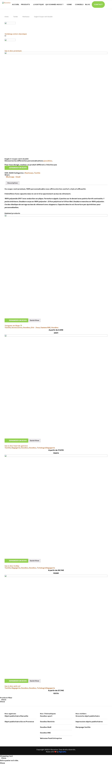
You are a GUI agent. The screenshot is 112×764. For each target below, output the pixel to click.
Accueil (15, 4)
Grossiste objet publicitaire (88, 716)
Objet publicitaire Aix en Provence (19, 722)
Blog (87, 4)
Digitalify (62, 752)
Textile (15, 16)
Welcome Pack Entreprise (51, 738)
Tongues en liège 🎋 (13, 326)
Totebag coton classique (16, 34)
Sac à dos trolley (12, 566)
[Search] (109, 4)
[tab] (12, 183)
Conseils (79, 4)
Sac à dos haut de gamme (16, 446)
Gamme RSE (46, 328)
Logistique (38, 4)
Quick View (34, 320)
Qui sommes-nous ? (54, 4)
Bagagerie (16, 448)
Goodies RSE (45, 733)
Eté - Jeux (35, 328)
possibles (48, 161)
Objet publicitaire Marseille (16, 716)
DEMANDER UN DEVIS (18, 168)
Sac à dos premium (13, 51)
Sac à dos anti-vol (12, 686)
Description (12, 183)
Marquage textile (83, 727)
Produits (25, 4)
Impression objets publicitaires (89, 722)
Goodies (26, 328)
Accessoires (17, 328)
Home (7, 16)
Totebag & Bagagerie (46, 448)
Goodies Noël (45, 727)
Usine (69, 4)
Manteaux (26, 16)
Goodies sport (46, 716)
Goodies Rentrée (47, 722)
